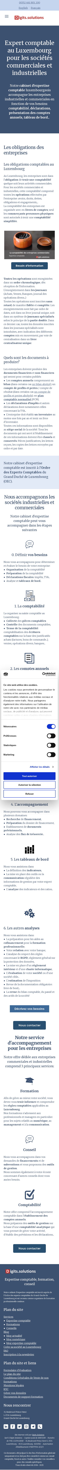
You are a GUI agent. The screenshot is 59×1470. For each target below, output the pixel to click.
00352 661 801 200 (29, 2)
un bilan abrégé (41, 384)
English (23, 7)
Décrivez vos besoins (29, 1008)
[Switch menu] (7, 16)
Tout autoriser (29, 776)
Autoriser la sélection (29, 785)
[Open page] (29, 18)
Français (35, 7)
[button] (29, 265)
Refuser (29, 793)
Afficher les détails (40, 767)
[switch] (51, 735)
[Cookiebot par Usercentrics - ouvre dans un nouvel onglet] (42, 674)
